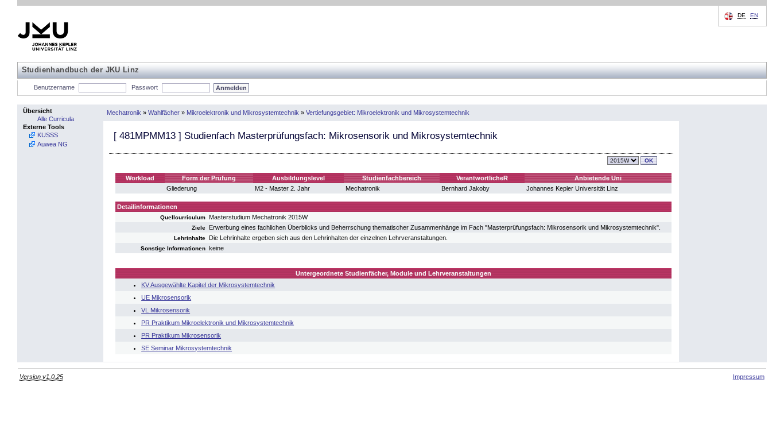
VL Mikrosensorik (165, 310)
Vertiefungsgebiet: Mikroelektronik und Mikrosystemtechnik (387, 112)
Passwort (144, 87)
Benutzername (54, 87)
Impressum (748, 376)
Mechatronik (124, 112)
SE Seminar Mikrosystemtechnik (186, 348)
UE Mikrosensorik (166, 297)
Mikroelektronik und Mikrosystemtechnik (243, 112)
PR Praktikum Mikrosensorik (181, 335)
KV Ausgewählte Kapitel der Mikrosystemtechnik (208, 284)
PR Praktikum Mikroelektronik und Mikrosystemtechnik (217, 322)
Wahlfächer (164, 112)
